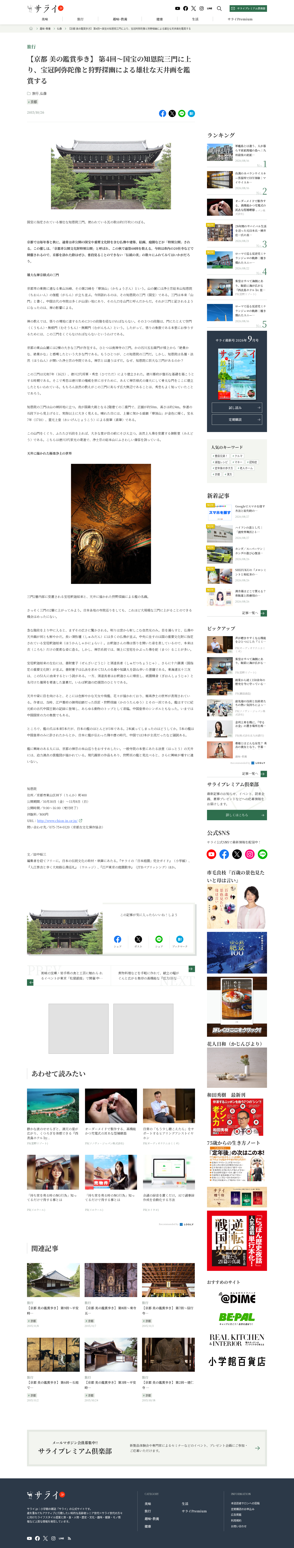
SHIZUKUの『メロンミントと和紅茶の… (250, 572)
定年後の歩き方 (224, 468)
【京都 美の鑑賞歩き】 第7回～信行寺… (167, 1310)
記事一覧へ (250, 612)
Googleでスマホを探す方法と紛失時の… (250, 508)
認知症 (253, 462)
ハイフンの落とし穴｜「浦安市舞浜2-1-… (249, 529)
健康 (159, 19)
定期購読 (235, 419)
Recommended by (169, 1224)
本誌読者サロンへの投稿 (245, 1503)
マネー (238, 462)
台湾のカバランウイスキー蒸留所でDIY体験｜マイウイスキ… (250, 177)
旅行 (80, 19)
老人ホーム (246, 468)
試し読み (235, 407)
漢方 (229, 474)
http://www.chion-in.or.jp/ (57, 820)
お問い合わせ (239, 1526)
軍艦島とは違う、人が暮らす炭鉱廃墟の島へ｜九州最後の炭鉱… (250, 150)
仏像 (59, 28)
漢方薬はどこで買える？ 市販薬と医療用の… (251, 593)
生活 (195, 19)
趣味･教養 (120, 19)
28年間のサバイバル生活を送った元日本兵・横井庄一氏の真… (250, 230)
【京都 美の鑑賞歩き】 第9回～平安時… (53, 1310)
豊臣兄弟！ (221, 456)
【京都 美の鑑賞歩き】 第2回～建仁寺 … (168, 1385)
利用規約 (236, 1520)
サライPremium (194, 1511)
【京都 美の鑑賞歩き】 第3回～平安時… (110, 1385)
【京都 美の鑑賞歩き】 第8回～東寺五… (110, 1310)
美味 (45, 19)
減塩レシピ (221, 462)
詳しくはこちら (237, 815)
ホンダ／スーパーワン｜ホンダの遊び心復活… (250, 551)
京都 (34, 101)
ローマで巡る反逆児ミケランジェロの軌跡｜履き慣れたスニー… (250, 258)
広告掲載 (236, 1514)
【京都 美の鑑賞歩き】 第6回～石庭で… (53, 1385)
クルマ (238, 456)
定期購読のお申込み (242, 1509)
